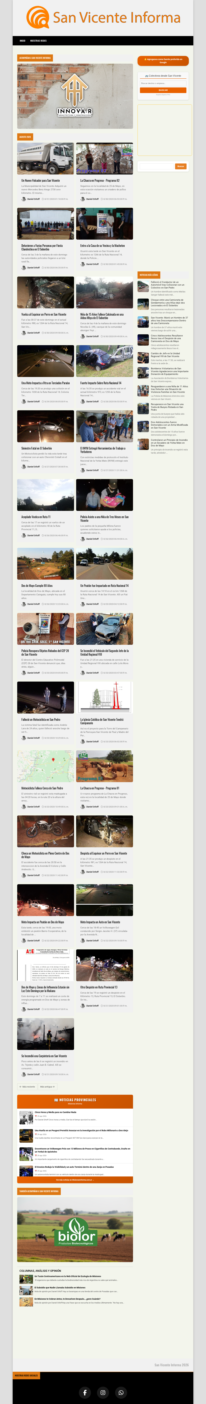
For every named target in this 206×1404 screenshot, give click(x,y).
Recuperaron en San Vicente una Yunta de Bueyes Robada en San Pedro (167, 407)
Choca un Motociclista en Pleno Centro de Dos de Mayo (45, 855)
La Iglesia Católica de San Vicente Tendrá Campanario (101, 721)
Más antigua (46, 1087)
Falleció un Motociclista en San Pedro (40, 719)
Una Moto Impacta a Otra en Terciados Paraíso (45, 383)
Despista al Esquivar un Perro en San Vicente (103, 853)
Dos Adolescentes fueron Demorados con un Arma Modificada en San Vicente (169, 425)
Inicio (22, 40)
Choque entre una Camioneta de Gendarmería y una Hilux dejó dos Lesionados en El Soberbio (168, 303)
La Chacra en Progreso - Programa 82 (99, 180)
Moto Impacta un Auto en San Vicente (100, 922)
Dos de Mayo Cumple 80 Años (36, 585)
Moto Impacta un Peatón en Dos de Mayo (42, 922)
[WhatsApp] (121, 1393)
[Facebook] (85, 1393)
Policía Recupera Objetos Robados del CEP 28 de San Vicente (45, 653)
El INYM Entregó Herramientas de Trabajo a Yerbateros (102, 450)
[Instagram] (103, 1393)
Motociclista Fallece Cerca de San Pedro (42, 788)
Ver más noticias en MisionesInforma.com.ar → (75, 1180)
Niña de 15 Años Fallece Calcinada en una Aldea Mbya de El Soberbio (102, 316)
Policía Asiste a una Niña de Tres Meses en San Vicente (104, 519)
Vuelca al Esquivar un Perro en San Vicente (43, 314)
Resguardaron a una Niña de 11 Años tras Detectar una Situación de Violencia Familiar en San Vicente (169, 389)
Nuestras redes (38, 40)
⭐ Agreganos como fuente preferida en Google (163, 61)
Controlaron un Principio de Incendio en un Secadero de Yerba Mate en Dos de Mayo (169, 443)
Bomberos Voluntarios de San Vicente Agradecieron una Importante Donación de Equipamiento (170, 371)
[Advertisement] (39, 1334)
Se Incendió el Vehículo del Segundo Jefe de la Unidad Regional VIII (104, 653)
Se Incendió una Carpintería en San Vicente (44, 1056)
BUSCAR (163, 90)
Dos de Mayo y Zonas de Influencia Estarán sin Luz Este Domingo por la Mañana (45, 989)
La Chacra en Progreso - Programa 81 (99, 788)
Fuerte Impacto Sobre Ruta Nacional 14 (100, 383)
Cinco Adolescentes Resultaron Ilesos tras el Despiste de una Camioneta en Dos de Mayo (167, 338)
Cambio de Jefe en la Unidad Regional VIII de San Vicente (165, 355)
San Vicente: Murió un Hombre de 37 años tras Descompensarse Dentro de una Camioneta (169, 320)
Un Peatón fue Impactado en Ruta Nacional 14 (104, 585)
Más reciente (28, 1087)
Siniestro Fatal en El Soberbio (36, 448)
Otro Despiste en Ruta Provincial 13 (98, 987)
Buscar (180, 166)
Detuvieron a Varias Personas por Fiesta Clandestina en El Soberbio (42, 247)
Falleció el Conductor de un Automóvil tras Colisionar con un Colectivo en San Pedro (167, 285)
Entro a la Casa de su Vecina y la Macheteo (102, 245)
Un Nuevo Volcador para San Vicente (40, 180)
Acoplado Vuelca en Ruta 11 (36, 517)
